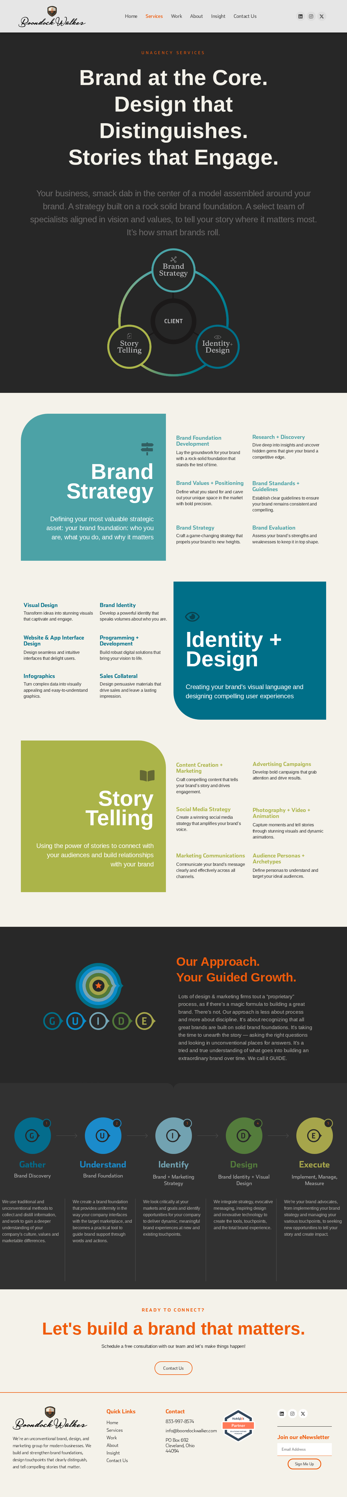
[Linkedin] (300, 16)
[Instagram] (311, 16)
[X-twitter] (321, 16)
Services (115, 1430)
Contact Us (117, 1460)
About (112, 1445)
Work (112, 1437)
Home (112, 1422)
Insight (113, 1452)
